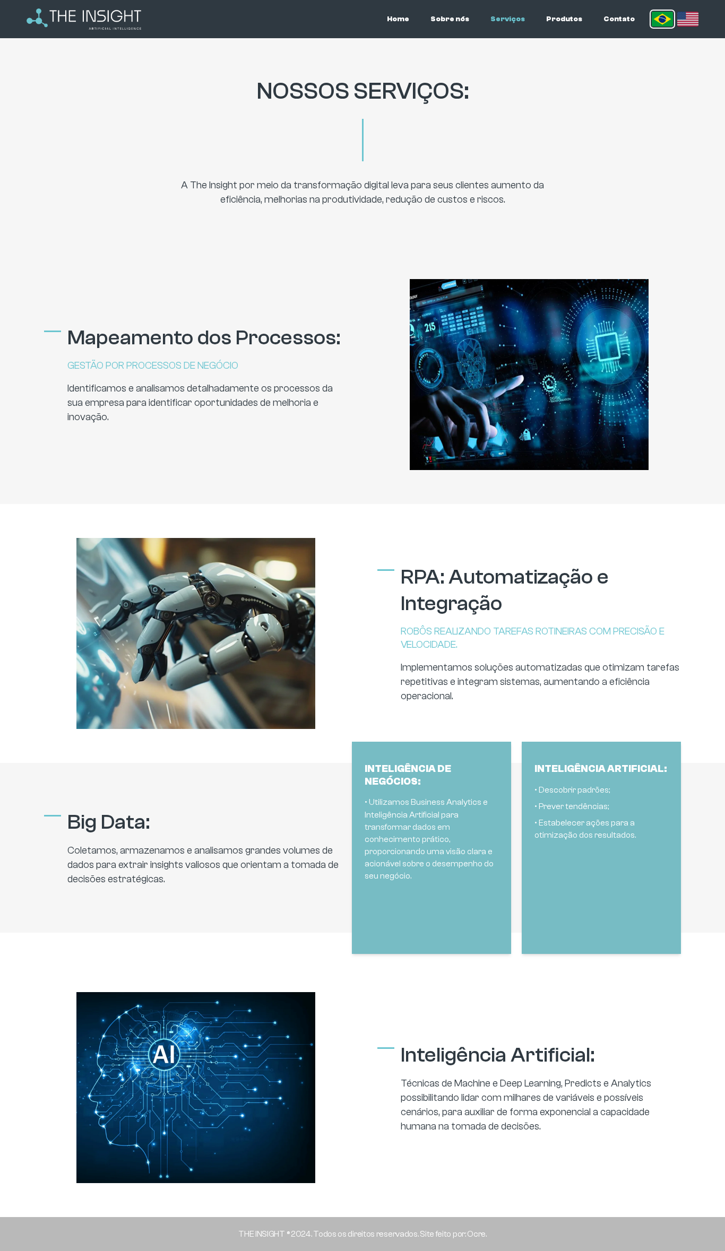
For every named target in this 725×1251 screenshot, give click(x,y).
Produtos (564, 19)
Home (398, 19)
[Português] (662, 19)
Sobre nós (449, 19)
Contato (619, 19)
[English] (687, 19)
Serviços (507, 19)
